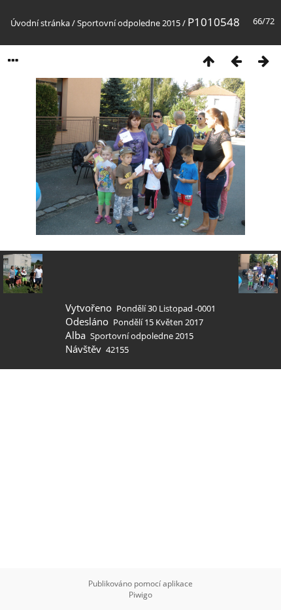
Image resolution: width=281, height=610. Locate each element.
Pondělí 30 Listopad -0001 (166, 308)
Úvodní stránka (40, 23)
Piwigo (140, 594)
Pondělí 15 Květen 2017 (158, 322)
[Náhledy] (208, 60)
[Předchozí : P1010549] (236, 60)
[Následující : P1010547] (263, 60)
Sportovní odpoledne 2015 (128, 23)
